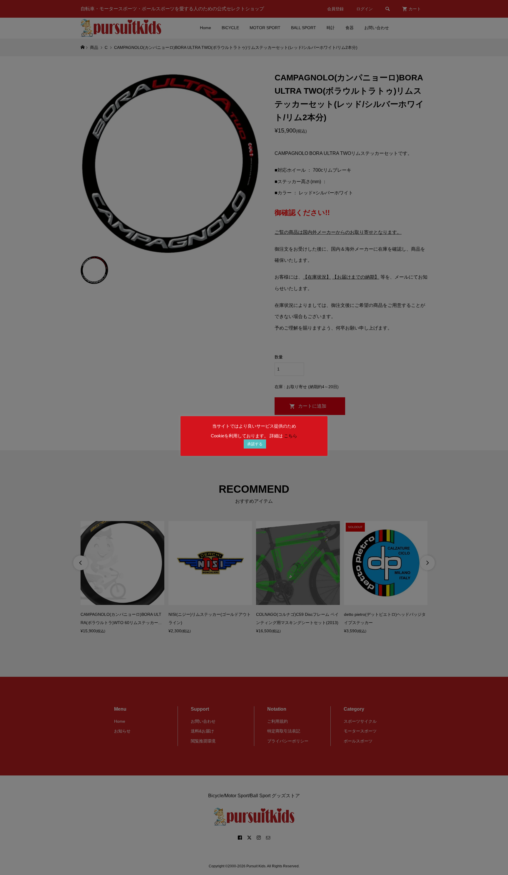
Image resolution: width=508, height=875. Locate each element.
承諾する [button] (255, 444)
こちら (290, 435)
